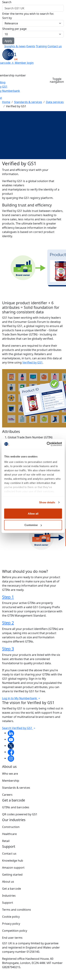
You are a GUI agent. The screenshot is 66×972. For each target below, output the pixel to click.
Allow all (33, 513)
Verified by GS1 (32, 362)
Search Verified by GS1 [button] (17, 728)
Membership (10, 781)
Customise (31, 525)
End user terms (12, 938)
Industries (9, 896)
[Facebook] (11, 752)
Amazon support (13, 867)
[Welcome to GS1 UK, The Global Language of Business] (10, 54)
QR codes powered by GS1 (19, 814)
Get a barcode (11, 889)
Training (41, 46)
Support (7, 903)
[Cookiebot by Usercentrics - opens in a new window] (47, 444)
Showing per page (14, 29)
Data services (55, 102)
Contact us (55, 46)
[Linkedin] (11, 733)
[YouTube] (11, 739)
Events (30, 46)
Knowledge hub (12, 860)
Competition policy (14, 931)
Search (6, 2)
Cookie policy (11, 917)
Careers (7, 795)
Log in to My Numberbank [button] (20, 698)
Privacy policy (11, 924)
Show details (47, 502)
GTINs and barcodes (15, 807)
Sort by (7, 18)
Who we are (10, 774)
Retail (6, 841)
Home (6, 102)
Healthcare (9, 834)
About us (8, 881)
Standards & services (28, 102)
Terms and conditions (16, 910)
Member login (24, 63)
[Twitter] (11, 745)
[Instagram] (11, 758)
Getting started (12, 874)
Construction (11, 827)
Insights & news (15, 46)
